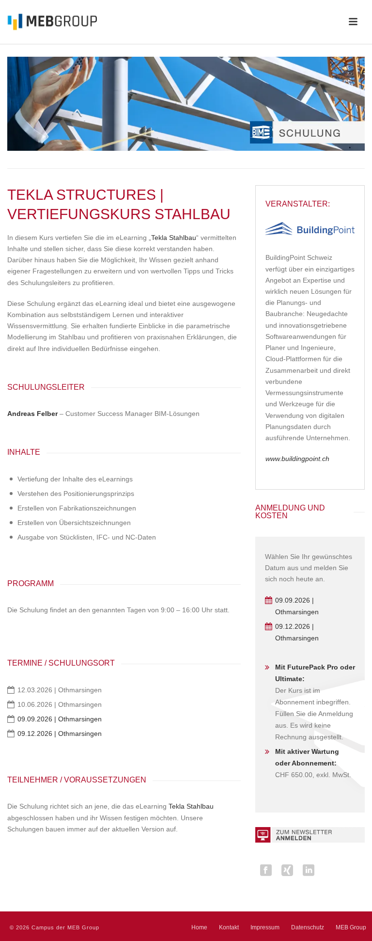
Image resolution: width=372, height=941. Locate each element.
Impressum (264, 927)
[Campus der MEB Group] (48, 22)
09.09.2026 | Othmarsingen (59, 719)
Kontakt (229, 927)
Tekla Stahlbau (173, 237)
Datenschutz (307, 927)
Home (199, 927)
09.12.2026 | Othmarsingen (59, 733)
